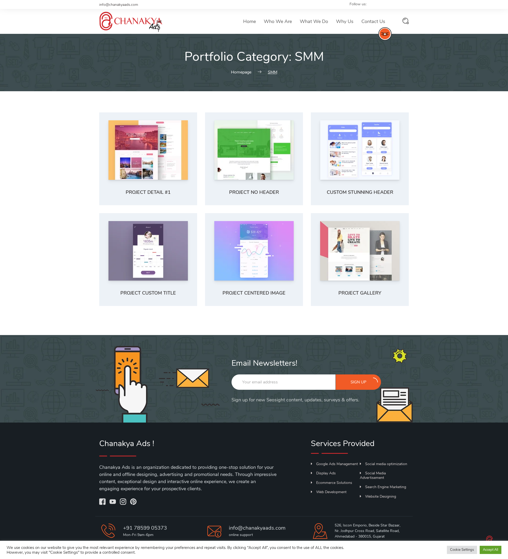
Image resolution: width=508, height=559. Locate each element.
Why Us (344, 21)
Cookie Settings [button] (462, 549)
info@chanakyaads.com (118, 4)
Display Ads (326, 473)
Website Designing (380, 496)
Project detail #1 (148, 192)
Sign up (358, 382)
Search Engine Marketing (385, 486)
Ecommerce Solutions (334, 482)
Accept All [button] (490, 549)
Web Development (331, 491)
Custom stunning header (360, 192)
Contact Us (373, 21)
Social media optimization (386, 463)
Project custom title (148, 293)
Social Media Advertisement (373, 475)
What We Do (314, 21)
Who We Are (278, 21)
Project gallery (359, 293)
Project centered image (254, 293)
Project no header (254, 192)
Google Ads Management (337, 463)
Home (249, 21)
